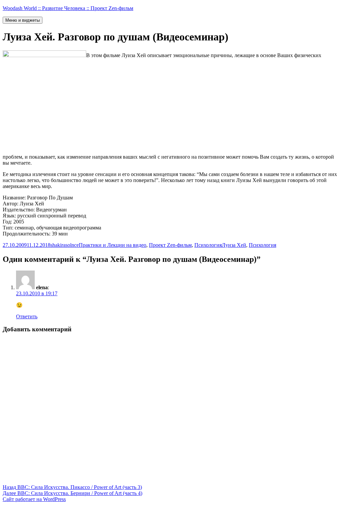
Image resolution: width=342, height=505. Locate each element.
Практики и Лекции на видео (112, 245)
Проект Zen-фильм (170, 245)
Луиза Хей (234, 245)
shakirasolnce (64, 245)
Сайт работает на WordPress (34, 499)
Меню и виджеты (22, 20)
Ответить (26, 316)
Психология (208, 245)
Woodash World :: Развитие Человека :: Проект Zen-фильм (68, 8)
